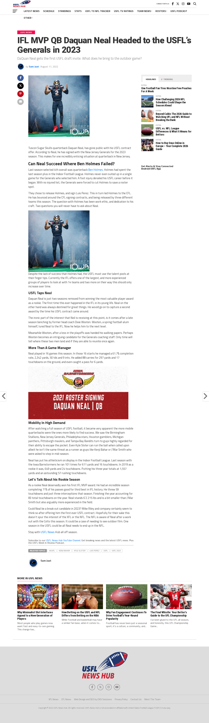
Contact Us (136, 699)
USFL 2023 (116, 550)
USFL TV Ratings (123, 11)
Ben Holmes (95, 170)
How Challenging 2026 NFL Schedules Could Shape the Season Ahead (171, 102)
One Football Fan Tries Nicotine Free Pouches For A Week (166, 90)
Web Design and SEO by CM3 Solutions (93, 699)
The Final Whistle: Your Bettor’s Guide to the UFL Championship (168, 613)
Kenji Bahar (64, 550)
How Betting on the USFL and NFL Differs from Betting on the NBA (81, 613)
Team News (144, 11)
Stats (78, 11)
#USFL (52, 550)
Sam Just (34, 66)
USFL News (47, 532)
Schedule (48, 11)
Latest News (31, 11)
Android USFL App (151, 168)
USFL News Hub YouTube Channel (63, 540)
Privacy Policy (121, 699)
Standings (64, 11)
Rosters (160, 11)
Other (27, 18)
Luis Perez (94, 550)
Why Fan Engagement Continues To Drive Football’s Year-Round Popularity (126, 615)
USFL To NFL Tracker (97, 11)
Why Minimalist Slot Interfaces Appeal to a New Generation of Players (35, 615)
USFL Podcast (178, 11)
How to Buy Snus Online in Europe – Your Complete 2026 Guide (172, 146)
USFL (106, 550)
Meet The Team (152, 699)
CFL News (66, 699)
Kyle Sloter (80, 550)
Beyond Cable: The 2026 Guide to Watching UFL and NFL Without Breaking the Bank (174, 117)
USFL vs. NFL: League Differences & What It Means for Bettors (173, 131)
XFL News (53, 699)
